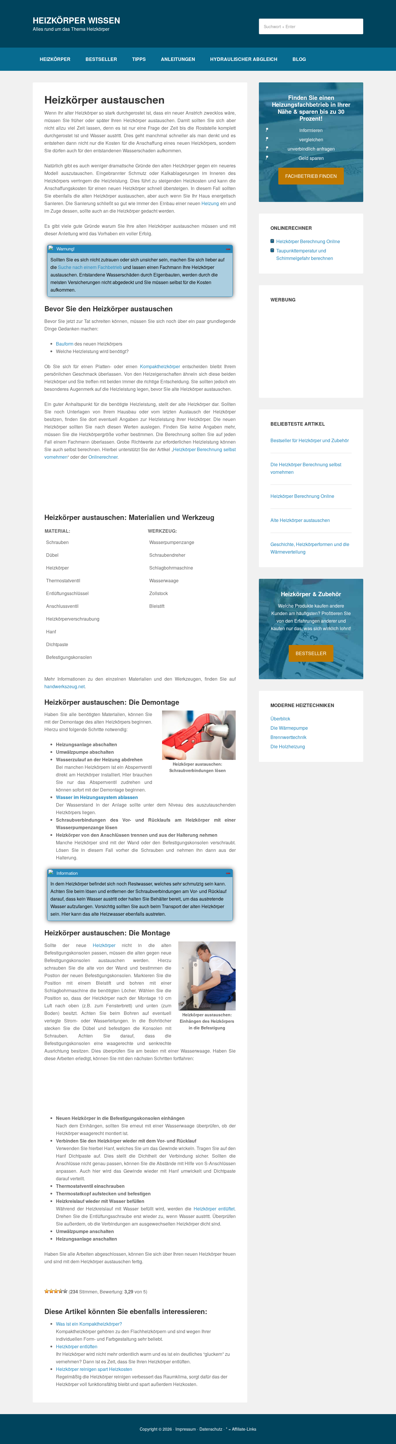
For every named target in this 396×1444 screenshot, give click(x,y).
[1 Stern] (46, 1291)
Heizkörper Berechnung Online (308, 241)
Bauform (64, 343)
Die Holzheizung (287, 746)
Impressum (185, 1429)
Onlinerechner (102, 456)
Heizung (210, 203)
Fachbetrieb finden (311, 176)
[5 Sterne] (65, 1291)
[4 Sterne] (60, 1291)
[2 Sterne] (51, 1291)
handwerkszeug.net (64, 686)
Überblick (280, 718)
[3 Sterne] (56, 1291)
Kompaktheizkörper (160, 366)
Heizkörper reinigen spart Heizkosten (94, 1369)
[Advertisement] (140, 486)
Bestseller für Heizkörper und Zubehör (309, 440)
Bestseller (311, 653)
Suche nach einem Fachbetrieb (90, 267)
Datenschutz (210, 1429)
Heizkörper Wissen (76, 20)
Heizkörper (104, 945)
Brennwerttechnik (288, 737)
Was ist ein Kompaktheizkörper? (89, 1323)
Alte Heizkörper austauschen (300, 520)
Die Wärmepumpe (289, 727)
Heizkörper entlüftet (214, 1208)
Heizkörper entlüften (76, 1346)
